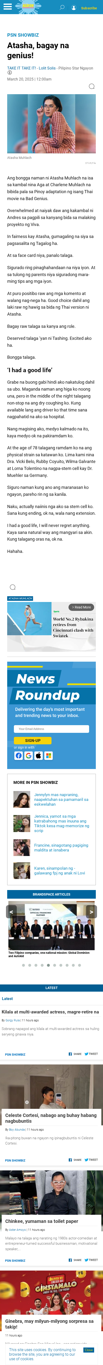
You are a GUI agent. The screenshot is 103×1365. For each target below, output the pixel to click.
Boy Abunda (17, 1129)
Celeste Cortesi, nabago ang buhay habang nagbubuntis (51, 1118)
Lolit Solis (47, 68)
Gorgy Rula (13, 1020)
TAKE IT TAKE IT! (21, 68)
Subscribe (89, 8)
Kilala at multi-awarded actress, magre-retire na (50, 1012)
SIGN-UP (32, 740)
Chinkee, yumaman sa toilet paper (41, 1221)
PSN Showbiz (23, 35)
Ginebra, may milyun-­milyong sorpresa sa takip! (49, 1324)
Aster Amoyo (17, 1230)
